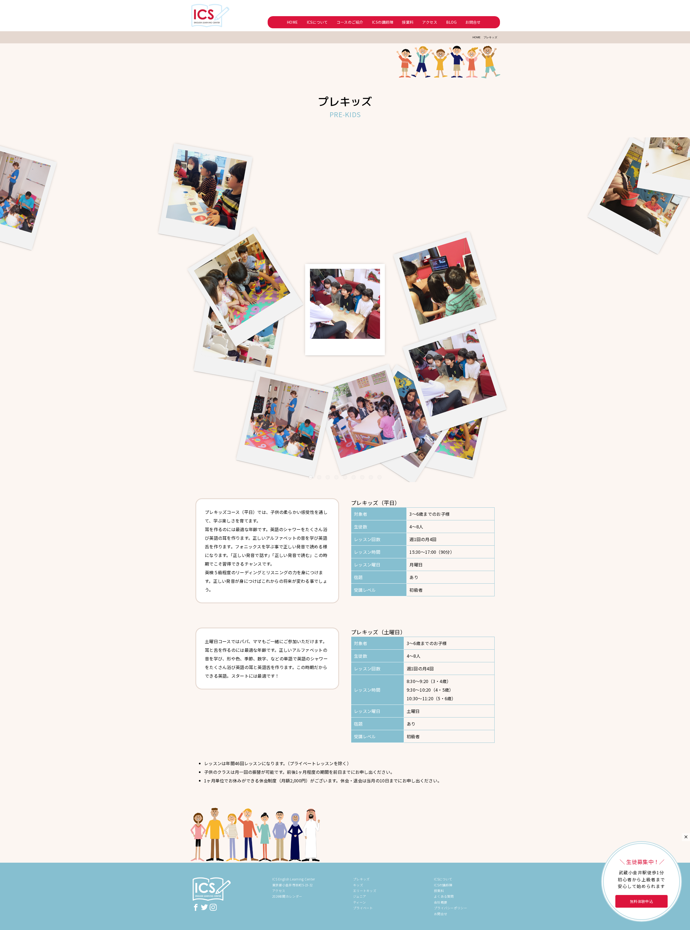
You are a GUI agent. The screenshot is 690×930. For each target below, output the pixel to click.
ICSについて (317, 22)
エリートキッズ (364, 890)
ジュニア (359, 896)
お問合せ (473, 22)
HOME (292, 22)
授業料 (407, 22)
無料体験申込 (641, 901)
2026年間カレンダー (287, 896)
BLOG (451, 22)
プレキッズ (361, 879)
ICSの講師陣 (382, 22)
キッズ (358, 885)
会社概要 (440, 902)
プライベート (363, 907)
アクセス (429, 22)
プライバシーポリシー (450, 907)
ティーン (359, 902)
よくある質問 (444, 896)
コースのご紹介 (350, 22)
